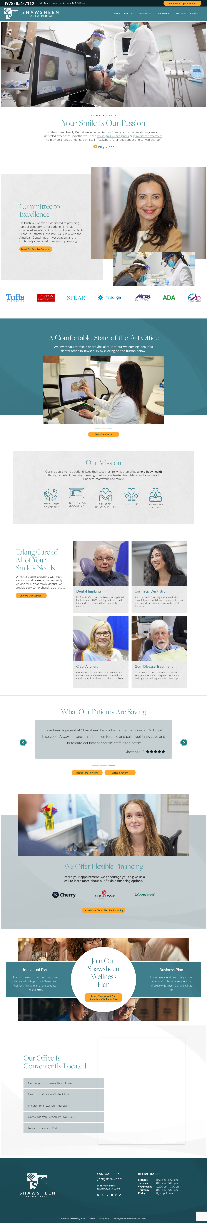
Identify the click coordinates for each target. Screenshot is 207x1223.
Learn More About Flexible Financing (103, 910)
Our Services (145, 13)
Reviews (180, 13)
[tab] (97, 427)
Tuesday (143, 1183)
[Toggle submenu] (133, 13)
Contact (194, 13)
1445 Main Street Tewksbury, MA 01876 (61, 3)
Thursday (143, 1189)
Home (117, 13)
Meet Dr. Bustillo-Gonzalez (35, 249)
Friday (142, 1193)
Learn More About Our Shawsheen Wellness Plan (103, 997)
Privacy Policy (104, 1219)
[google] (98, 1195)
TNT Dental (141, 1219)
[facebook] (102, 1195)
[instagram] (116, 1195)
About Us (128, 13)
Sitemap (92, 1219)
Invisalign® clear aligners (113, 136)
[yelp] (107, 1195)
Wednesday (145, 1186)
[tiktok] (120, 1195)
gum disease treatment (147, 136)
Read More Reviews (87, 772)
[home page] (31, 13)
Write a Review (120, 772)
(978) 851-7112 (19, 3)
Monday (143, 1179)
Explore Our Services (31, 595)
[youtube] (111, 1195)
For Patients (163, 13)
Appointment (182, 3)
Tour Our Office (103, 434)
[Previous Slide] (23, 742)
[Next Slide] (184, 742)
